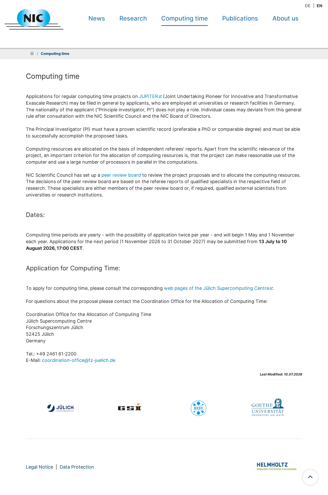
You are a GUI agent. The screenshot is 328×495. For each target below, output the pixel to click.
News (96, 18)
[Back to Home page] (34, 19)
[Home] (32, 53)
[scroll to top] (310, 477)
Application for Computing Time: (73, 268)
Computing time (184, 18)
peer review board (121, 175)
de (308, 5)
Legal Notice (39, 467)
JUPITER (148, 96)
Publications (240, 18)
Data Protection (77, 467)
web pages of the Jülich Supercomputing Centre (216, 288)
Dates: (35, 215)
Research (133, 18)
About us (285, 18)
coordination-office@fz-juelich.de (78, 360)
